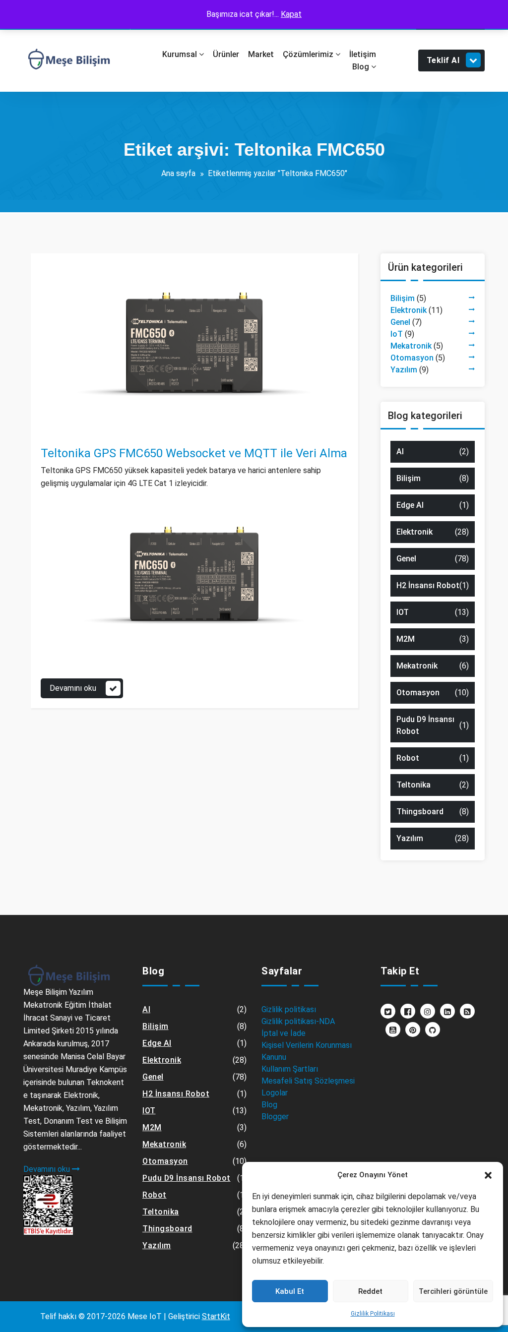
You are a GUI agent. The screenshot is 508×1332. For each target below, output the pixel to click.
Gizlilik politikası (288, 1009)
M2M (405, 639)
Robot (407, 758)
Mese (69, 407)
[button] (488, 1175)
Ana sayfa (178, 173)
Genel (61, 431)
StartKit (216, 1316)
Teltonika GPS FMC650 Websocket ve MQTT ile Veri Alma (194, 453)
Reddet (370, 1291)
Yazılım (403, 369)
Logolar (274, 1092)
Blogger (275, 1116)
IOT (402, 612)
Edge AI (410, 505)
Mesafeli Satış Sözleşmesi (308, 1081)
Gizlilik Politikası (373, 1313)
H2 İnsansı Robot (427, 585)
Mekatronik (411, 346)
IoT (396, 334)
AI (400, 451)
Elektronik (408, 310)
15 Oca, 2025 (72, 419)
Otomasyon (412, 358)
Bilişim (402, 298)
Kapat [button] (291, 14)
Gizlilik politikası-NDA (298, 1021)
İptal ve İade (283, 1033)
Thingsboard (420, 811)
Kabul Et (289, 1291)
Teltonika (90, 431)
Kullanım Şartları (289, 1069)
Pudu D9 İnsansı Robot (425, 725)
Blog (269, 1104)
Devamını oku (73, 688)
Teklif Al (443, 60)
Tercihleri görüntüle (453, 1291)
